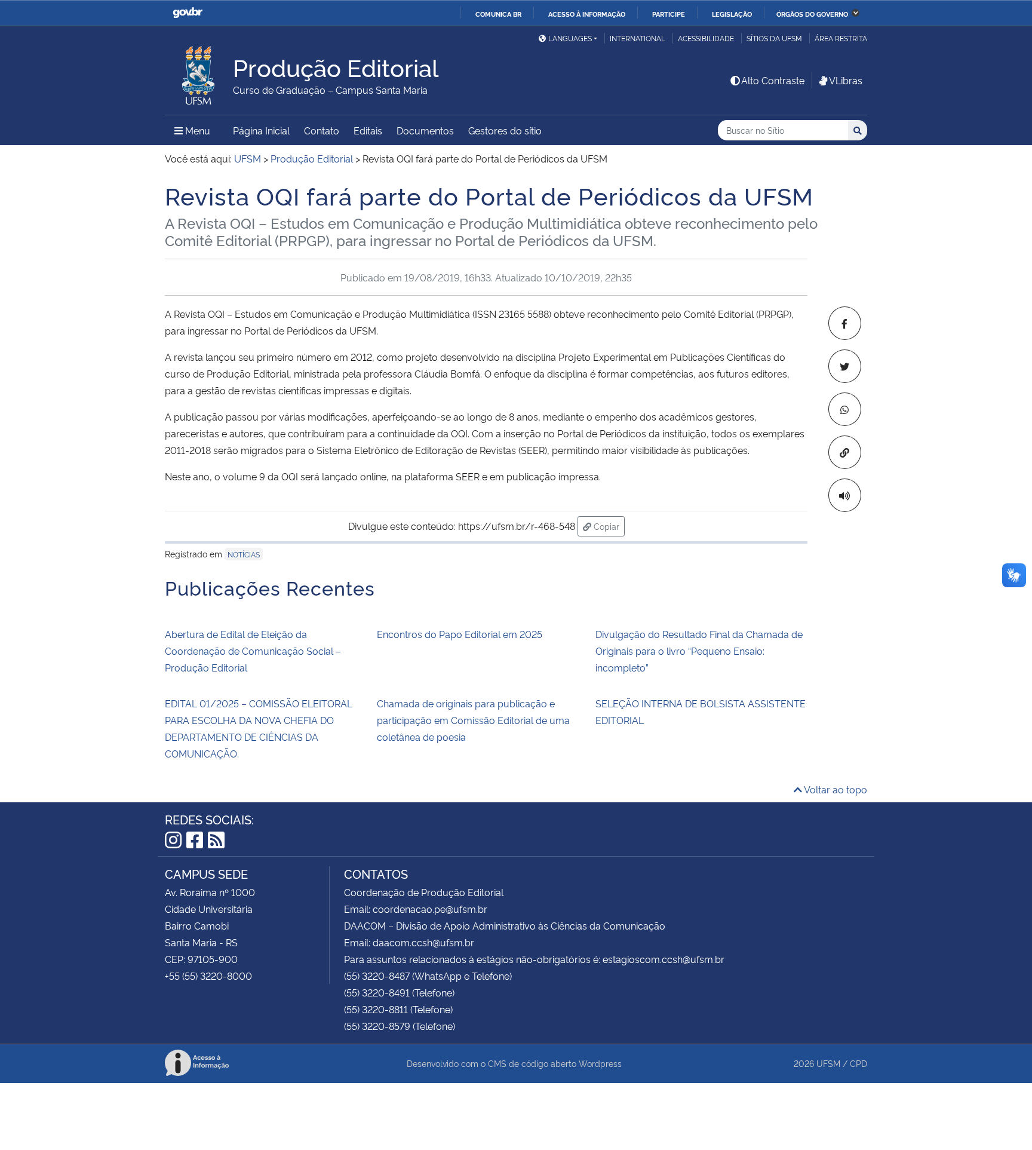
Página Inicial (261, 130)
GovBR (187, 13)
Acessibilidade (706, 38)
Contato (321, 130)
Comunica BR (498, 14)
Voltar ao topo (834, 789)
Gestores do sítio (505, 130)
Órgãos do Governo (812, 14)
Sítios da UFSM (774, 38)
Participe (668, 14)
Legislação (732, 14)
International (637, 38)
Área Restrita (841, 38)
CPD (858, 1063)
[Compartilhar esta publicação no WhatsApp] (844, 409)
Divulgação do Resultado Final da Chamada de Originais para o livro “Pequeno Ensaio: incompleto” (699, 650)
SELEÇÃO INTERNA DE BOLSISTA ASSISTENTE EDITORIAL (700, 711)
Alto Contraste (772, 80)
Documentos (425, 130)
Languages (570, 38)
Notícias (244, 554)
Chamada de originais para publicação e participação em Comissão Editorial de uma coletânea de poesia (473, 720)
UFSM (828, 1063)
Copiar (608, 526)
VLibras (845, 80)
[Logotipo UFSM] (199, 72)
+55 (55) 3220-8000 (208, 975)
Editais (368, 130)
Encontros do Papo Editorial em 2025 (459, 633)
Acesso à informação (586, 14)
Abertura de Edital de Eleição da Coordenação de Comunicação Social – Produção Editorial (253, 650)
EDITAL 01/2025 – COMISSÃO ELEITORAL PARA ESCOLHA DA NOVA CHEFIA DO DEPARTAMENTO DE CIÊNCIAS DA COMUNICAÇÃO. (258, 728)
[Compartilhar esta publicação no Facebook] (844, 323)
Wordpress (600, 1063)
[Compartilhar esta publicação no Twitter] (844, 366)
